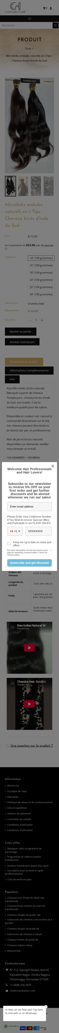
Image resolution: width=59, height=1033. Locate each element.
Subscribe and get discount (29, 562)
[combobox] (15, 531)
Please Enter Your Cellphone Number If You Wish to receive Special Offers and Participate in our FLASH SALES (29, 519)
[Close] (53, 466)
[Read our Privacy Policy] (51, 551)
